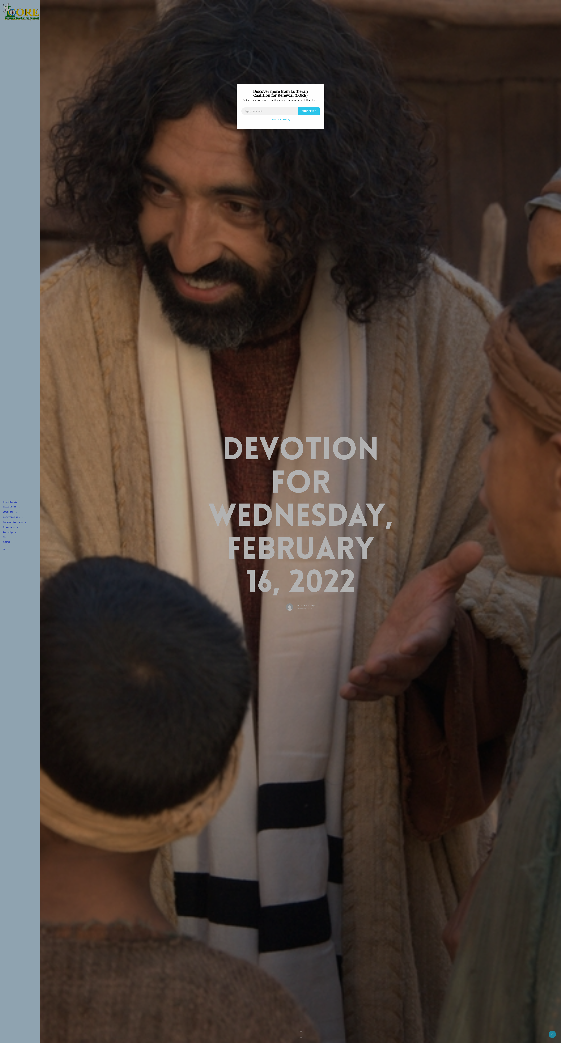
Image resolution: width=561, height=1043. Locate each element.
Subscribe (309, 111)
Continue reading (280, 119)
